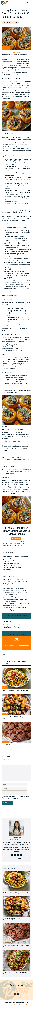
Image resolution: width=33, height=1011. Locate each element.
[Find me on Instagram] (18, 855)
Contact (11, 1004)
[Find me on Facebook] (12, 855)
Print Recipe (17, 538)
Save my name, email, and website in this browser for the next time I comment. (16, 797)
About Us (6, 1004)
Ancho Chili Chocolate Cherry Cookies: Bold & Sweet (16, 745)
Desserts (5, 742)
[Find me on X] (15, 855)
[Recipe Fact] (4, 2)
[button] (27, 2)
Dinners (5, 48)
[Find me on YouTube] (21, 855)
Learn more (16, 859)
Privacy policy (17, 1004)
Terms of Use (25, 1004)
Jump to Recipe (16, 52)
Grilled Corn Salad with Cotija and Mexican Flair (15, 690)
